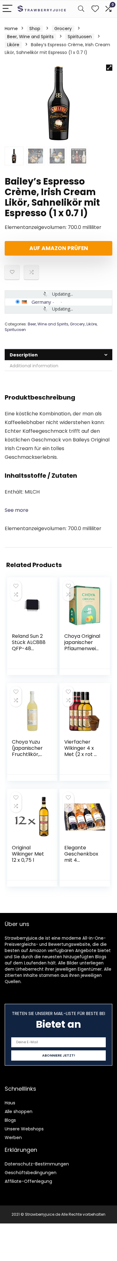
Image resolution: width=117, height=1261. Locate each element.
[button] (109, 68)
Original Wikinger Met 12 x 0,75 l (28, 854)
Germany (41, 302)
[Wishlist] (95, 9)
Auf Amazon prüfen (58, 248)
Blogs (10, 1120)
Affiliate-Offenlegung (28, 1181)
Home (11, 28)
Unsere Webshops (24, 1129)
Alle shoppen (18, 1111)
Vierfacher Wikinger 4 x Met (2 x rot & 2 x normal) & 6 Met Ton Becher (81, 757)
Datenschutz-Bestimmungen (37, 1164)
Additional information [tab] (34, 366)
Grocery (63, 28)
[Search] (81, 9)
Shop (34, 28)
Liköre (13, 45)
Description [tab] (24, 355)
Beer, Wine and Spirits (30, 37)
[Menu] (7, 9)
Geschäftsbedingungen (30, 1172)
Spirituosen (80, 37)
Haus (10, 1103)
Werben (13, 1137)
